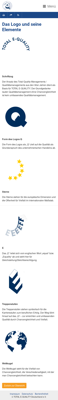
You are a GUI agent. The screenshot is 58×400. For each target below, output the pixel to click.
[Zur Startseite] (7, 6)
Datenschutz (27, 393)
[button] (11, 15)
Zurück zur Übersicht (14, 385)
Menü (51, 6)
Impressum (15, 393)
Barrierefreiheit (41, 393)
